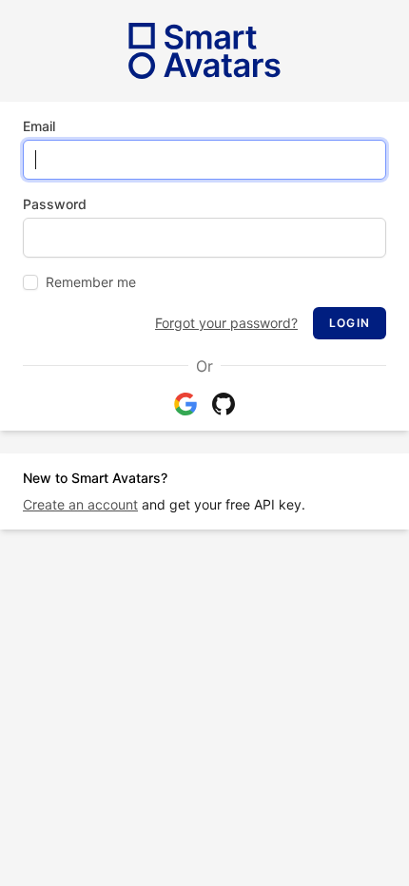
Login (349, 323)
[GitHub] (223, 404)
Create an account (80, 504)
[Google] (185, 404)
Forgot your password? (226, 323)
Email (39, 126)
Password (55, 204)
